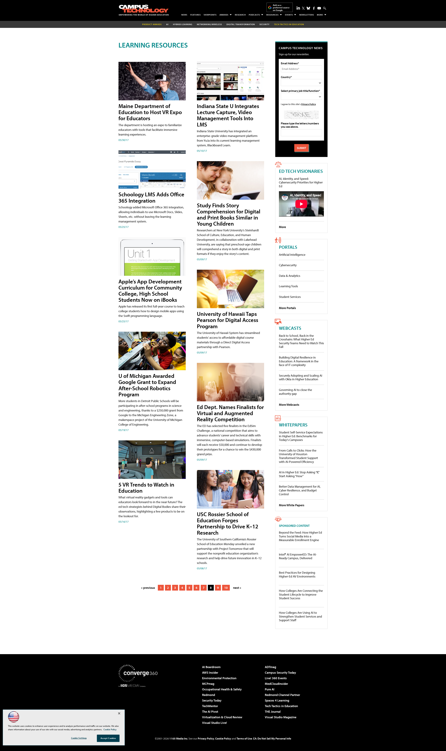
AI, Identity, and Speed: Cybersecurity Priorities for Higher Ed (301, 182)
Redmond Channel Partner (282, 695)
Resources (272, 14)
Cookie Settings (79, 738)
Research (240, 14)
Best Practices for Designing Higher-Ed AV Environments (297, 574)
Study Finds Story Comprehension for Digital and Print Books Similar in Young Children (228, 214)
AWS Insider (210, 673)
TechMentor (210, 706)
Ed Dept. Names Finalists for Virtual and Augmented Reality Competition (230, 413)
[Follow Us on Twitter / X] (303, 8)
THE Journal (273, 712)
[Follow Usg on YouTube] (319, 8)
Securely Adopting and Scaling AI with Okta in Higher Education (300, 377)
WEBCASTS (290, 328)
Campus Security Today (280, 673)
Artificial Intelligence (292, 255)
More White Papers (291, 505)
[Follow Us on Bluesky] (308, 8)
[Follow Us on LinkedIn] (298, 8)
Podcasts (254, 14)
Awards (224, 14)
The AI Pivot (210, 712)
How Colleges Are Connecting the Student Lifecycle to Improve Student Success (301, 594)
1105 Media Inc (178, 738)
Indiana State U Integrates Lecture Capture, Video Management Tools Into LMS (228, 115)
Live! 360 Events (276, 678)
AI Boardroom (211, 667)
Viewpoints (210, 14)
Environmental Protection (219, 678)
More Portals (287, 308)
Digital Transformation (240, 24)
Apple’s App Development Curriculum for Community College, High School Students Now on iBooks (150, 290)
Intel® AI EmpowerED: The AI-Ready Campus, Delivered (298, 556)
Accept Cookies (108, 738)
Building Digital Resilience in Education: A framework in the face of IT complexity (298, 361)
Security (264, 24)
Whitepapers (293, 425)
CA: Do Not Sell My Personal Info (272, 738)
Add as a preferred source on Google (281, 7)
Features (195, 14)
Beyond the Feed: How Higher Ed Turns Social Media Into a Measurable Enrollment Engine (300, 536)
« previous (148, 588)
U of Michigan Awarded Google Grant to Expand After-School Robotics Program (147, 385)
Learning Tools (288, 286)
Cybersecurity (288, 265)
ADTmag (270, 667)
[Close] (119, 713)
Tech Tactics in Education (281, 706)
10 (226, 588)
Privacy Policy (308, 104)
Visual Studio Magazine (280, 717)
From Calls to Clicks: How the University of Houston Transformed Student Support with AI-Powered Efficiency (298, 456)
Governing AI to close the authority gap (295, 392)
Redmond (208, 695)
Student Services (290, 297)
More (320, 14)
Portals (288, 247)
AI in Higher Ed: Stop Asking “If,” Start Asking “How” (299, 474)
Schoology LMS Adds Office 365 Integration (151, 197)
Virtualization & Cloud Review (222, 717)
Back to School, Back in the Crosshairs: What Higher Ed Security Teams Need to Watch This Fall (301, 341)
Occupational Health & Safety (222, 689)
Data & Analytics (289, 276)
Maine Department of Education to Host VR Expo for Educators (150, 112)
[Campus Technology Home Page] (143, 10)
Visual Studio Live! (214, 723)
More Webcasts (289, 405)
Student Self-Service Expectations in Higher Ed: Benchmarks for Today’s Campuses (301, 436)
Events (289, 14)
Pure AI (269, 689)
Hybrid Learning (182, 24)
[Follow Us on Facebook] (314, 8)
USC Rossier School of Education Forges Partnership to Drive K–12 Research (227, 523)
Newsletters (306, 14)
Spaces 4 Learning (277, 700)
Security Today (211, 700)
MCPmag (208, 684)
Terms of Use (244, 738)
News (184, 14)
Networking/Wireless (209, 24)
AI (167, 24)
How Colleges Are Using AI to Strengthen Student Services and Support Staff (300, 616)
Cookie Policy (223, 738)
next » (237, 588)
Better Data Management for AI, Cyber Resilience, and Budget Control (300, 490)
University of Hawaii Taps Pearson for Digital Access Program (227, 319)
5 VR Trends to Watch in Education (146, 487)
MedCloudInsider (276, 684)
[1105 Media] (139, 705)
